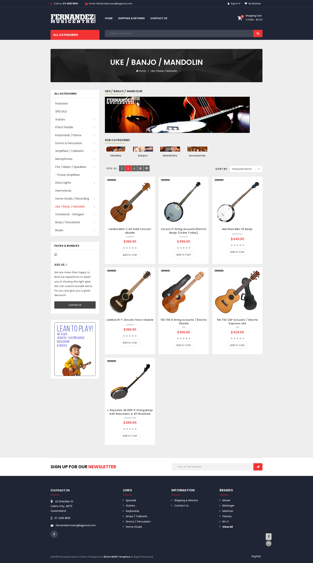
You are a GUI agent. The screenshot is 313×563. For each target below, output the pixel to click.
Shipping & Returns (131, 18)
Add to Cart (130, 255)
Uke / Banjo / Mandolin (164, 71)
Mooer (226, 500)
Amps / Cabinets (136, 516)
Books (59, 230)
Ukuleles (116, 155)
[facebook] (54, 534)
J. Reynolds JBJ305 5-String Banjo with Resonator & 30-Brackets (130, 412)
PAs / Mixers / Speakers (70, 167)
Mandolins (170, 155)
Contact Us (158, 18)
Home (108, 18)
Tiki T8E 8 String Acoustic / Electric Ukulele (183, 321)
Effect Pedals (64, 127)
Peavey (227, 516)
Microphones (63, 159)
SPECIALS (61, 111)
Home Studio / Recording (72, 198)
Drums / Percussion (138, 521)
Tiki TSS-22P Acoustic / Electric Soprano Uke (237, 321)
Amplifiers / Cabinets (69, 151)
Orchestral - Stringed (69, 214)
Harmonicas (63, 190)
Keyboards (132, 511)
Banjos (143, 155)
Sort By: (221, 169)
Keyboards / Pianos (68, 135)
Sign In (234, 3)
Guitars (60, 119)
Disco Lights (63, 183)
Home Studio (134, 527)
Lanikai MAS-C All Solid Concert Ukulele (130, 231)
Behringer (228, 505)
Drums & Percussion (68, 143)
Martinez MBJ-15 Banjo (237, 229)
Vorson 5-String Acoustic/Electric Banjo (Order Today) (183, 231)
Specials (131, 500)
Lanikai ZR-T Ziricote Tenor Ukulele (130, 320)
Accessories (197, 155)
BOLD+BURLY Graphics (117, 556)
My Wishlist (254, 3)
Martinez (227, 511)
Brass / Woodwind (67, 222)
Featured (61, 103)
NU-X (225, 521)
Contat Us (75, 305)
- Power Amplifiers (67, 175)
